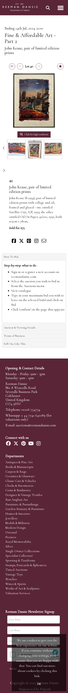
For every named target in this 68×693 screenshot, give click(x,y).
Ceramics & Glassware (20, 476)
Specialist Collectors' (19, 556)
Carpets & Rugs (15, 472)
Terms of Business (14, 336)
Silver (9, 546)
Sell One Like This (15, 344)
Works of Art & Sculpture (22, 588)
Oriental (11, 532)
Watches (11, 579)
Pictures (10, 537)
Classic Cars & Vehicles (20, 481)
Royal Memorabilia (18, 542)
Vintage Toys (14, 574)
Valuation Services (17, 593)
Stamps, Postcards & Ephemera (26, 565)
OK (39, 684)
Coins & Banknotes (18, 490)
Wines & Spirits (15, 584)
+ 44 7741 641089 (33, 415)
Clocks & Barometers (19, 486)
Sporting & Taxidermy (20, 560)
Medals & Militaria (17, 523)
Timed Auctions (16, 570)
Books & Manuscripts (19, 467)
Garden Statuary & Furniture (24, 509)
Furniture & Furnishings (21, 504)
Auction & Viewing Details (19, 327)
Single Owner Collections (22, 551)
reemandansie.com (23, 277)
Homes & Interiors (17, 514)
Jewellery (11, 518)
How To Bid (11, 257)
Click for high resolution (36, 134)
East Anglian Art (16, 500)
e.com (36, 425)
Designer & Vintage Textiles (23, 495)
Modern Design (15, 528)
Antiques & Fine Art (19, 462)
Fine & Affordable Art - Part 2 (30, 38)
